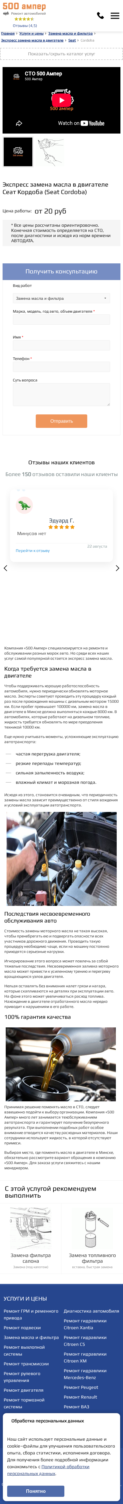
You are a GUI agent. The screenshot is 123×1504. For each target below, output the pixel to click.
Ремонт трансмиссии (26, 1363)
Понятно (36, 1491)
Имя (18, 337)
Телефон (22, 358)
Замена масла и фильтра (70, 33)
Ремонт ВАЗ (76, 1406)
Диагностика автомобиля (91, 1311)
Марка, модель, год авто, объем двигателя (54, 311)
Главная (8, 33)
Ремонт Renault (80, 1397)
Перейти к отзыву (33, 550)
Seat (72, 40)
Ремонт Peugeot (81, 1387)
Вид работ (22, 285)
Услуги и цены (31, 33)
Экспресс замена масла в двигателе (32, 40)
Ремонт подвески (22, 1327)
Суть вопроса (25, 380)
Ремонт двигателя (23, 1390)
